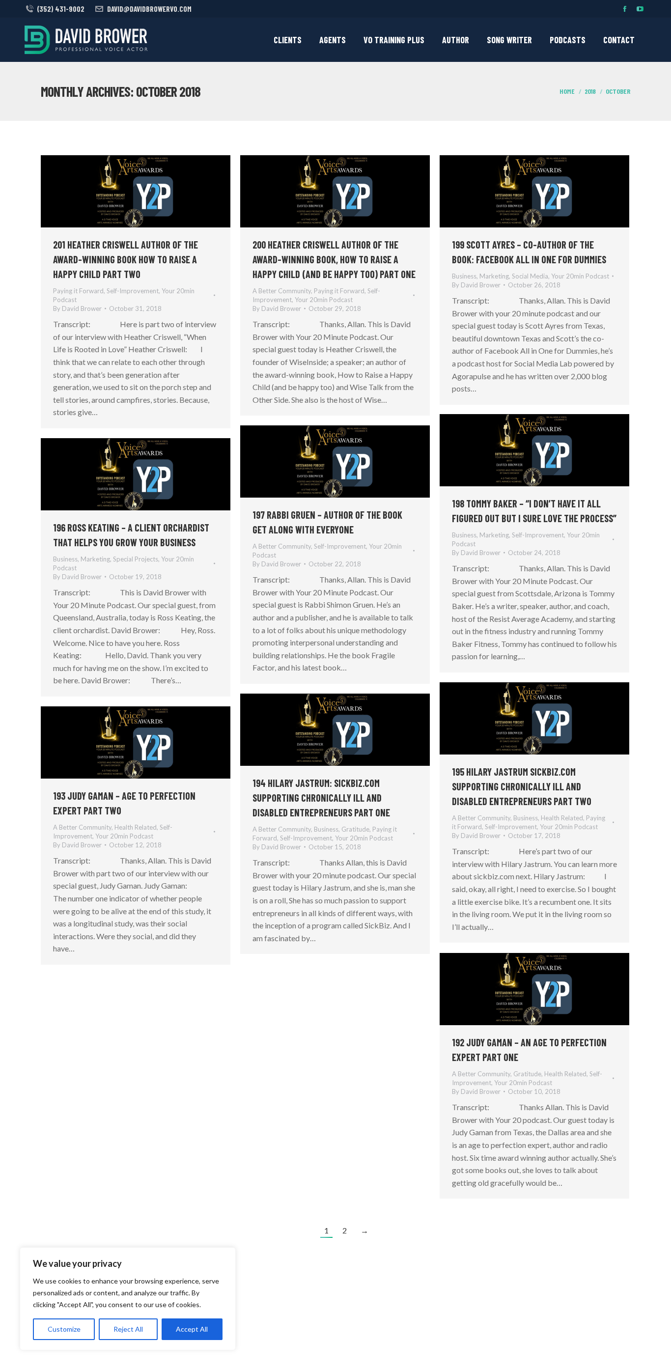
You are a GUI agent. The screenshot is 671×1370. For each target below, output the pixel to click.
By (77, 308)
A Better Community (281, 291)
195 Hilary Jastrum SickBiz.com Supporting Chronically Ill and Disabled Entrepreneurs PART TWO (521, 786)
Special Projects (135, 559)
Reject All (128, 1329)
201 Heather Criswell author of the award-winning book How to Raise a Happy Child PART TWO (125, 259)
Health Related (562, 818)
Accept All (192, 1329)
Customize (64, 1329)
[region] (128, 1298)
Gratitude (355, 829)
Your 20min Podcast (324, 300)
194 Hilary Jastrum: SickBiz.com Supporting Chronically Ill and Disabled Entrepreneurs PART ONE (321, 797)
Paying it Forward (78, 291)
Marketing (494, 276)
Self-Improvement (133, 291)
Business (464, 276)
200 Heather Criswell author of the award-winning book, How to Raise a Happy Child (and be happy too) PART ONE (334, 259)
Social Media (530, 276)
